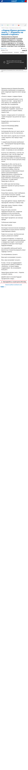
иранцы (22, 52)
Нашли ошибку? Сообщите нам (13, 284)
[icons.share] (25, 1)
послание (16, 52)
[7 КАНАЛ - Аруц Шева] (14, 1)
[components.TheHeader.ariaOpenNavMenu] (4, 1)
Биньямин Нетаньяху (7, 52)
